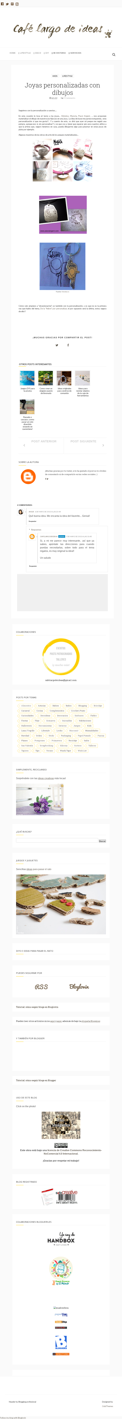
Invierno (63, 725)
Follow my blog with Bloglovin (13, 1418)
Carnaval (25, 710)
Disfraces (79, 715)
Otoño (51, 735)
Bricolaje (98, 705)
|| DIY (46, 53)
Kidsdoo (65, 116)
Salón (86, 740)
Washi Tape (65, 750)
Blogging (82, 705)
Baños (69, 705)
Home (13, 53)
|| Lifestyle (24, 53)
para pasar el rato (38, 869)
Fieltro (93, 715)
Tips (37, 750)
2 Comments (69, 98)
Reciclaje (73, 740)
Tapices (25, 750)
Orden (39, 735)
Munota (73, 116)
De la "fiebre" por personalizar (53, 308)
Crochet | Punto (78, 710)
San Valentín (27, 745)
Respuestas (36, 529)
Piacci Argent (84, 116)
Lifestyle (67, 76)
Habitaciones (85, 720)
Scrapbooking (46, 745)
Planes (24, 740)
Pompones (40, 740)
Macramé (73, 730)
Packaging (66, 735)
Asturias (42, 705)
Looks (59, 730)
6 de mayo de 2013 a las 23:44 (48, 512)
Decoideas (45, 715)
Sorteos (78, 745)
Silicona (63, 745)
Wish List (82, 750)
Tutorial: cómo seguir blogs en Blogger (36, 1080)
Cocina (39, 710)
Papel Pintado (84, 735)
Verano (49, 750)
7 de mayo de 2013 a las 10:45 (79, 536)
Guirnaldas (67, 720)
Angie (31, 512)
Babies (56, 705)
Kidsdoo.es (65, 292)
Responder (32, 521)
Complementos (57, 710)
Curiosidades (27, 715)
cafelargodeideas (48, 536)
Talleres (92, 745)
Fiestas (24, 720)
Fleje (37, 720)
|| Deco (37, 53)
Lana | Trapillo (28, 730)
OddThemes (107, 1406)
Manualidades (91, 730)
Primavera (57, 740)
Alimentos (26, 705)
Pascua (101, 735)
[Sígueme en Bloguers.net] (61, 1348)
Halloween (26, 725)
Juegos (76, 725)
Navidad (25, 735)
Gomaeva (50, 720)
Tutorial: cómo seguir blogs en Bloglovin (37, 1007)
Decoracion (62, 715)
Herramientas (45, 725)
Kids (55, 76)
